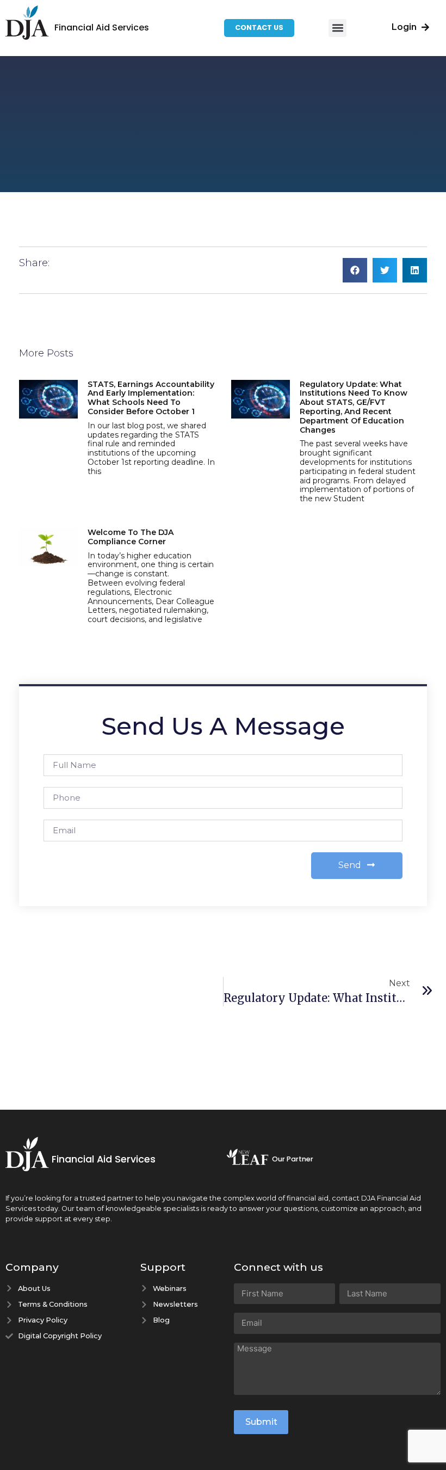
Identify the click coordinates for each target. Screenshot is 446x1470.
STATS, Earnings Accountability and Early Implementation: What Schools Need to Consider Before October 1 (151, 397)
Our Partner (292, 1159)
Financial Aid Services (101, 27)
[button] (337, 28)
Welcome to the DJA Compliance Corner (131, 536)
